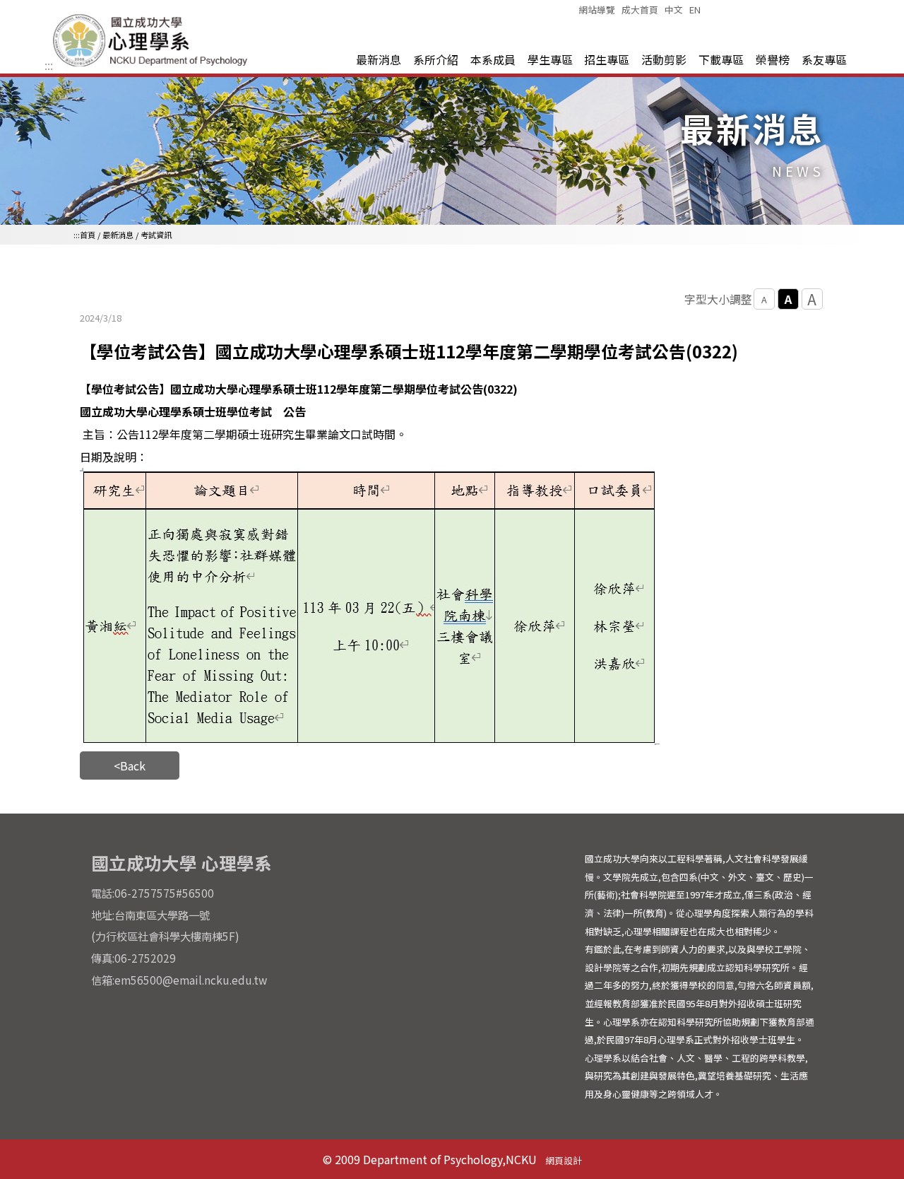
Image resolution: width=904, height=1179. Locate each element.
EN (695, 9)
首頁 (87, 234)
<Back (129, 765)
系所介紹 (435, 59)
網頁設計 (563, 1160)
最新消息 (378, 59)
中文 (674, 9)
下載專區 (721, 59)
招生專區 (606, 59)
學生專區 (550, 59)
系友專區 (824, 59)
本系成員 (493, 59)
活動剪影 (663, 59)
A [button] (764, 299)
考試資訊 (156, 234)
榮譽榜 (773, 59)
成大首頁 (640, 9)
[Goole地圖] (451, 973)
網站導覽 (596, 9)
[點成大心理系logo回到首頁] (152, 65)
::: (48, 65)
